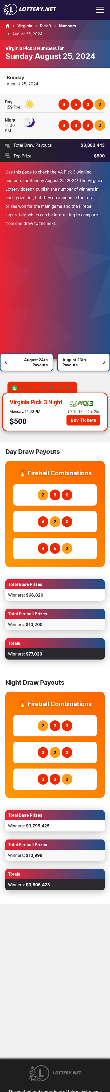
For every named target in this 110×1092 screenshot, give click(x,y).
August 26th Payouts (74, 362)
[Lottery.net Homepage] (7, 26)
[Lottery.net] (30, 13)
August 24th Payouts (36, 362)
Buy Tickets (83, 420)
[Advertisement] (55, 285)
